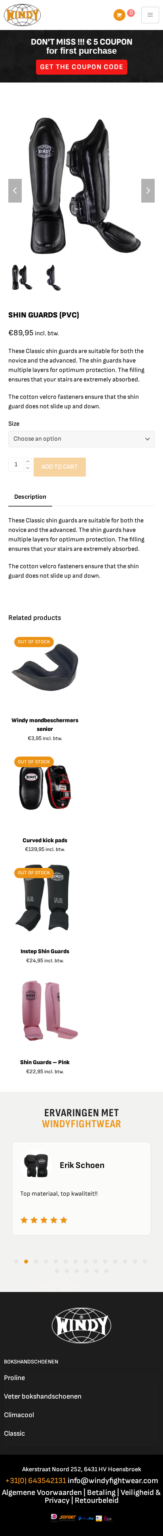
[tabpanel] (81, 1189)
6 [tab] (66, 1262)
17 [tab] (77, 1271)
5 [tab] (56, 1262)
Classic (14, 1433)
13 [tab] (135, 1262)
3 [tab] (36, 1262)
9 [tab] (95, 1262)
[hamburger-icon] (150, 15)
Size (13, 424)
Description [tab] (30, 497)
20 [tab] (106, 1271)
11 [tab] (115, 1262)
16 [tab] (67, 1271)
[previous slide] (15, 191)
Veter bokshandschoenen (43, 1396)
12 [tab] (125, 1262)
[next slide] (148, 191)
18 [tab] (87, 1271)
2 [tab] (26, 1262)
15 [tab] (57, 1271)
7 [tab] (76, 1262)
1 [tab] (16, 1262)
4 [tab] (46, 1262)
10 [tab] (105, 1262)
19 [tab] (97, 1271)
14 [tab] (145, 1262)
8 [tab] (85, 1262)
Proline (14, 1378)
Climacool (19, 1415)
